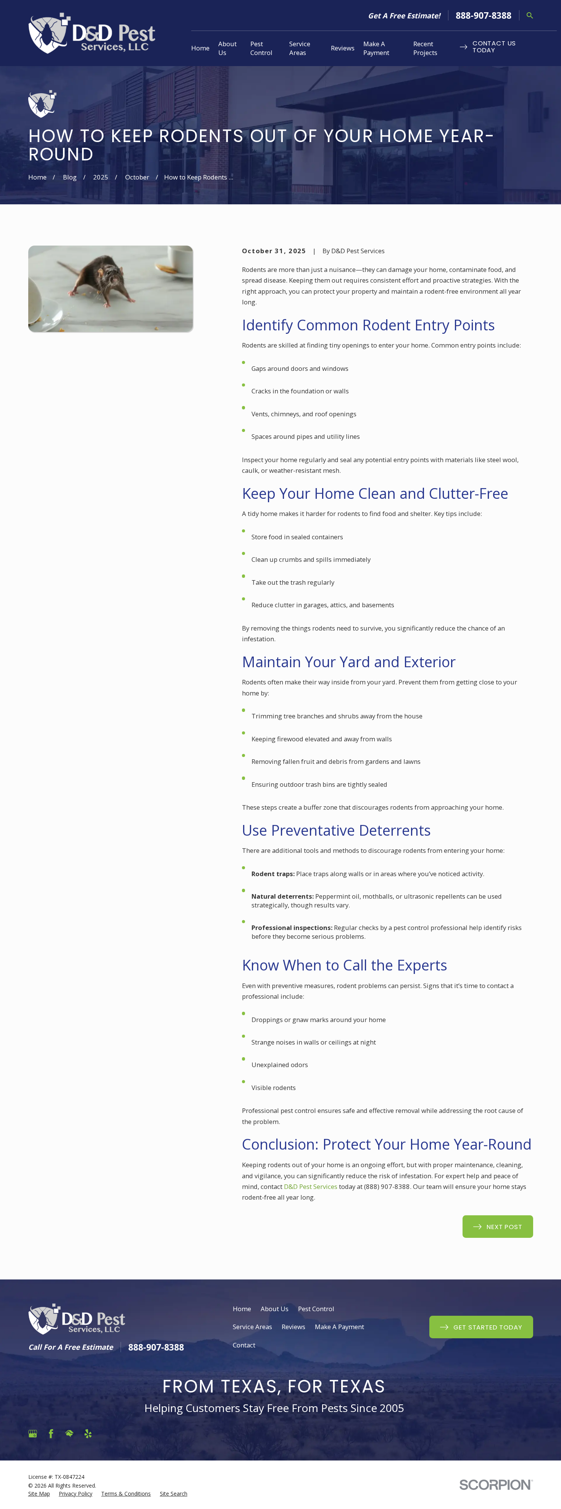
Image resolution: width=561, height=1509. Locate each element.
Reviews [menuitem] (343, 48)
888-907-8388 (483, 15)
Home (242, 1308)
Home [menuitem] (200, 48)
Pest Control (316, 1308)
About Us (275, 1308)
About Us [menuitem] (227, 48)
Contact (244, 1345)
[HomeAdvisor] (69, 1433)
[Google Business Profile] (32, 1433)
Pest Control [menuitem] (261, 48)
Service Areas (252, 1326)
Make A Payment (339, 1326)
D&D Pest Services (310, 1186)
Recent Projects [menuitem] (425, 48)
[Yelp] (88, 1433)
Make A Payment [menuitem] (376, 48)
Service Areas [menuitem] (299, 48)
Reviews (293, 1326)
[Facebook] (51, 1433)
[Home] (92, 33)
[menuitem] (39, 1494)
